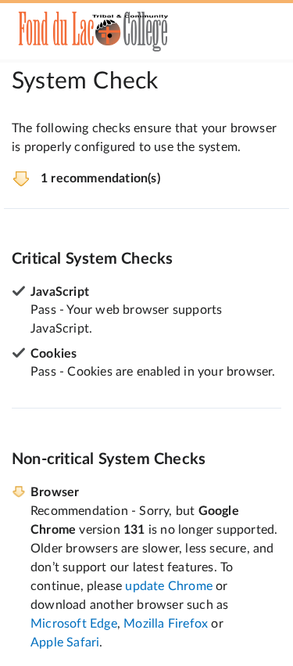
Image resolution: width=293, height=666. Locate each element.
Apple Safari (64, 642)
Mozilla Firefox (165, 623)
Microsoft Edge (73, 623)
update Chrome (169, 586)
